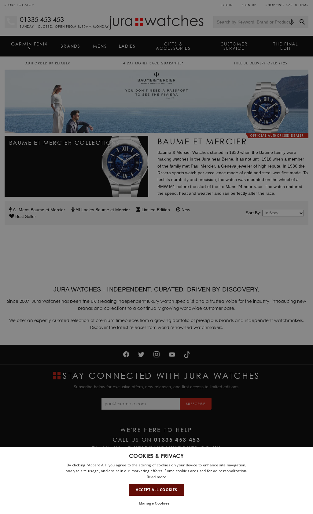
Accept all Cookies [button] (156, 489)
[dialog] (156, 480)
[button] (156, 503)
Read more (156, 477)
